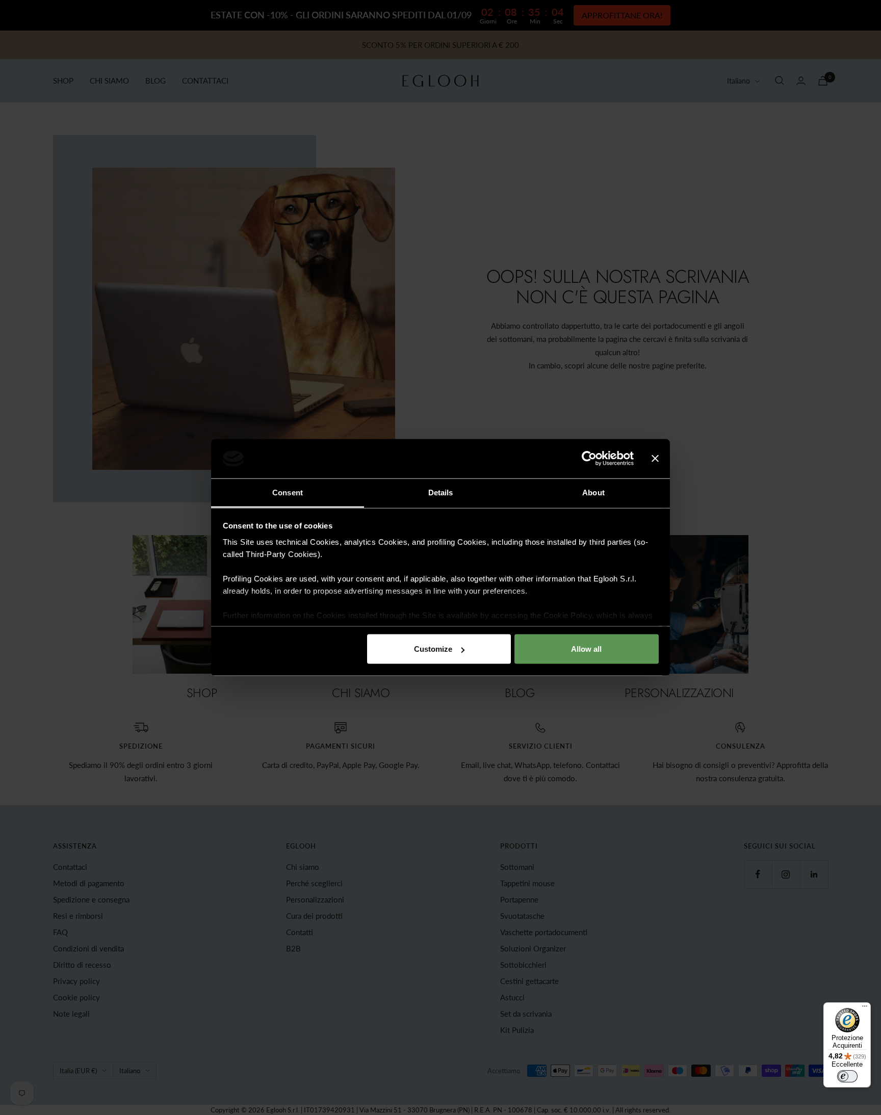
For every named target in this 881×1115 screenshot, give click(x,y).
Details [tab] (440, 492)
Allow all (586, 649)
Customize (433, 649)
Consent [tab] (287, 492)
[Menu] (865, 1008)
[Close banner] (655, 458)
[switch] (847, 1076)
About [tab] (593, 492)
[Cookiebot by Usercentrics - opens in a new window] (589, 458)
